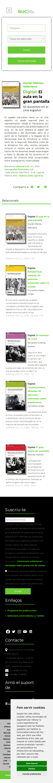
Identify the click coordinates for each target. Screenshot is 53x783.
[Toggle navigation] (9, 10)
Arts (15, 175)
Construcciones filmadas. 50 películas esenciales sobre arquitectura (37, 394)
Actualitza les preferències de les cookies (24, 2)
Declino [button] (31, 769)
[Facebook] (32, 187)
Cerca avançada (26, 60)
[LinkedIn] (45, 187)
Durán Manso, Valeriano (33, 84)
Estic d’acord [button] (31, 763)
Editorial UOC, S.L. (25, 166)
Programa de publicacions (22, 610)
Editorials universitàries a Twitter (25, 616)
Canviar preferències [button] (32, 774)
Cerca (26, 49)
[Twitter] (38, 187)
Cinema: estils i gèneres (31, 175)
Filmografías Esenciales (17, 169)
